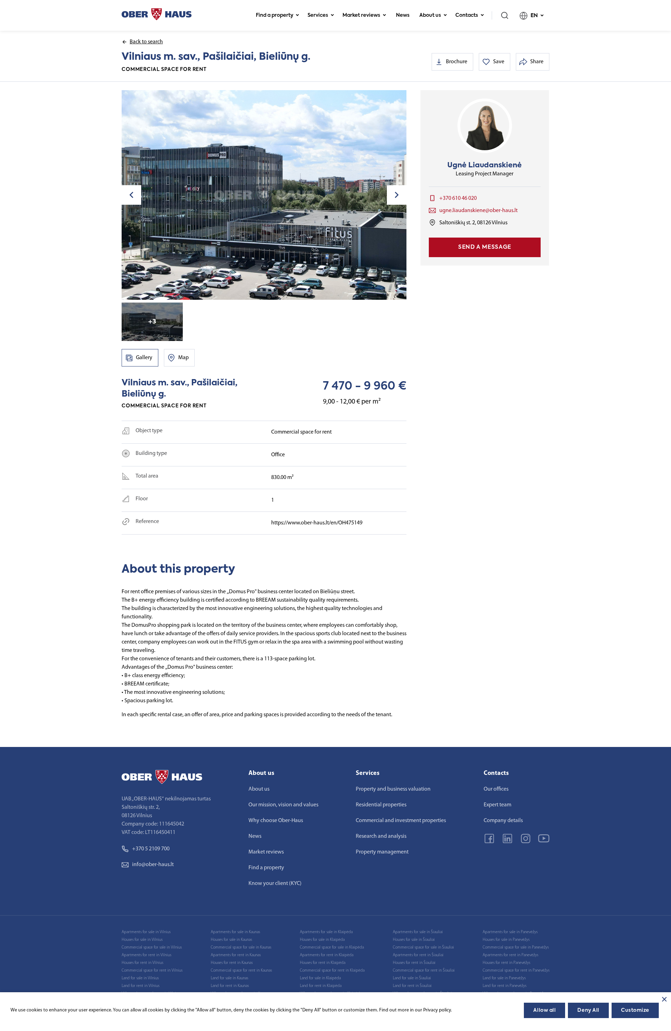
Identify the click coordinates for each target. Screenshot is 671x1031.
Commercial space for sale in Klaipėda (332, 947)
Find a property (274, 15)
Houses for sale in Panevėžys (506, 940)
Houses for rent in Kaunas (232, 963)
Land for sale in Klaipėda (320, 978)
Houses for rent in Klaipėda (322, 963)
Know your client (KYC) (275, 883)
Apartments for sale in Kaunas (235, 932)
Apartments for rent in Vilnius (146, 955)
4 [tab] (272, 290)
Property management (382, 852)
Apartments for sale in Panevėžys (510, 932)
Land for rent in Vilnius (140, 986)
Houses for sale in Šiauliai (414, 940)
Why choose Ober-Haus (275, 820)
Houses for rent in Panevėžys (506, 963)
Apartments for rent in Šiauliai (418, 955)
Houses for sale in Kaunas (231, 940)
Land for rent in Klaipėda (320, 986)
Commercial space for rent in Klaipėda (332, 970)
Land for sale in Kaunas (229, 978)
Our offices (496, 789)
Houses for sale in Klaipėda (322, 940)
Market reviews (361, 15)
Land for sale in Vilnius (140, 978)
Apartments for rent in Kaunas (236, 955)
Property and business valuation (393, 789)
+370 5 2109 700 (150, 849)
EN (534, 15)
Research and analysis (381, 836)
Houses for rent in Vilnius (142, 963)
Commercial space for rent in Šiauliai (424, 970)
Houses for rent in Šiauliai (414, 963)
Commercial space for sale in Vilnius (152, 947)
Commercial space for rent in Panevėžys (516, 970)
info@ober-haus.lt (153, 864)
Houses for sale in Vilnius (142, 940)
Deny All (588, 1010)
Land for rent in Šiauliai (412, 986)
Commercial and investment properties (401, 820)
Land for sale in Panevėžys (504, 978)
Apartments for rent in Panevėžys (510, 955)
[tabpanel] (264, 195)
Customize (635, 1010)
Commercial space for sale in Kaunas (241, 947)
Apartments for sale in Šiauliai (418, 932)
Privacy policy (437, 1010)
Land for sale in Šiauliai (412, 978)
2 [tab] (261, 290)
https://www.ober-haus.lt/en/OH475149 (316, 523)
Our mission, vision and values (283, 805)
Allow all (544, 1010)
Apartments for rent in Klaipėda (326, 955)
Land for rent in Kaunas (230, 986)
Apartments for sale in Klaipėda (326, 932)
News (403, 15)
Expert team (497, 805)
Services (318, 15)
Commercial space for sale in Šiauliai (423, 947)
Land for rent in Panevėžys (504, 986)
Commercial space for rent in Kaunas (241, 970)
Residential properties (381, 805)
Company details (503, 820)
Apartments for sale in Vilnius (146, 932)
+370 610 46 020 (458, 198)
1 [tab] (255, 290)
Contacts (466, 15)
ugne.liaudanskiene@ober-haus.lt (478, 210)
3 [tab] (267, 290)
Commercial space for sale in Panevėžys (516, 947)
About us (430, 15)
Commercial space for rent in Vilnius (152, 970)
